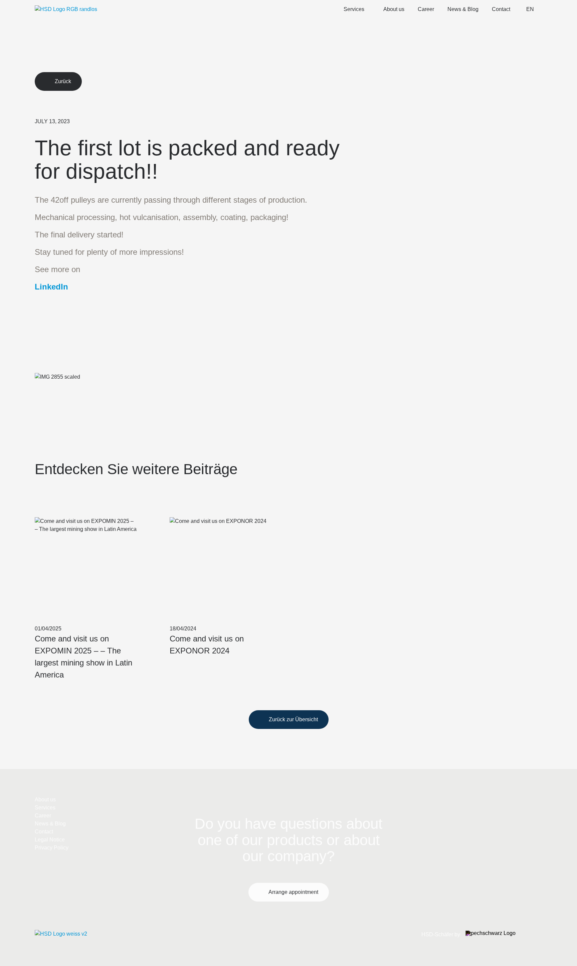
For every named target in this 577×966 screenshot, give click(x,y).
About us (393, 9)
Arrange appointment (293, 892)
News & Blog (462, 9)
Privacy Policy (51, 847)
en (530, 9)
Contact (501, 9)
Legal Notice (50, 839)
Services (354, 9)
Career (426, 9)
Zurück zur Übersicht (293, 719)
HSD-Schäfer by (440, 934)
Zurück (63, 81)
